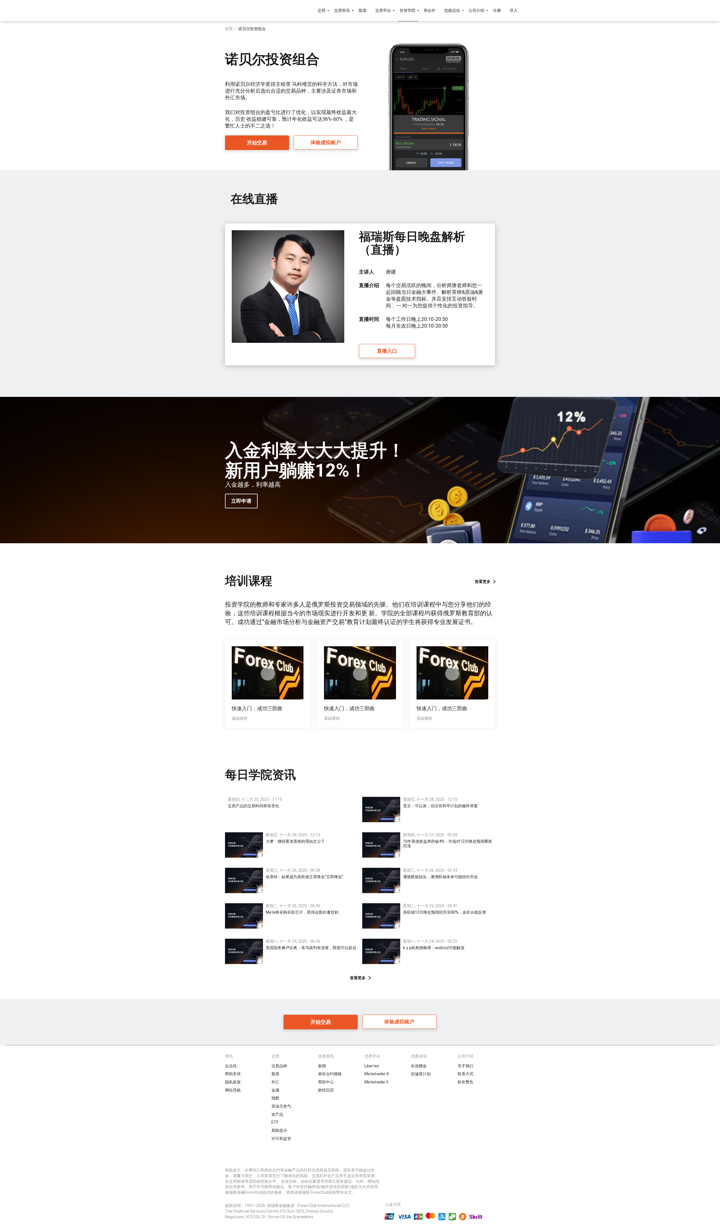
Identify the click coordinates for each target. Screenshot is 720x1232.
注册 (497, 10)
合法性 (231, 1066)
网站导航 (233, 1090)
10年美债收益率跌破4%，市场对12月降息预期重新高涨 (447, 843)
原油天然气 (281, 1106)
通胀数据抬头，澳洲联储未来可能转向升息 (440, 877)
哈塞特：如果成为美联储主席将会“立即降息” (304, 877)
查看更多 (482, 581)
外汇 (275, 1082)
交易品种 (279, 1066)
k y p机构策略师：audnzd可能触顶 (433, 947)
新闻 (322, 1066)
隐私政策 (233, 1082)
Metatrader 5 (376, 1082)
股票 (362, 10)
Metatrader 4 (376, 1074)
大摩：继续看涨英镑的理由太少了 (295, 841)
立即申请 (241, 501)
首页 (229, 28)
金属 (275, 1090)
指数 (275, 1098)
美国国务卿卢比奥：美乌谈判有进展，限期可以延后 (311, 947)
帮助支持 (233, 1074)
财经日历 (326, 1090)
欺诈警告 (465, 1082)
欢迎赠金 (419, 1066)
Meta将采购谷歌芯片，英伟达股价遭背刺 (302, 912)
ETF (274, 1122)
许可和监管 (281, 1138)
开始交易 (257, 143)
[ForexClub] (217, 10)
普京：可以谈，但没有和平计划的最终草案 (440, 806)
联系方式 (465, 1074)
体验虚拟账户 (325, 142)
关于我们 (465, 1066)
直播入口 (387, 351)
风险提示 (279, 1130)
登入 (514, 10)
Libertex (371, 1066)
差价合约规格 (330, 1074)
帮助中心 (326, 1082)
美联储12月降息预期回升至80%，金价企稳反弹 (444, 912)
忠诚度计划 (421, 1074)
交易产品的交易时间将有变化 (253, 806)
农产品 (277, 1114)
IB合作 (429, 10)
